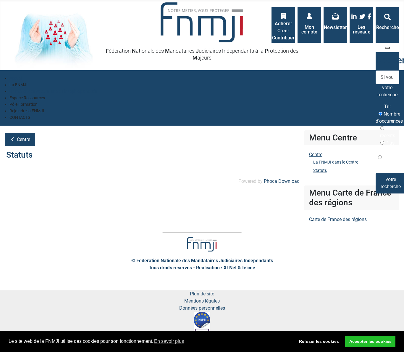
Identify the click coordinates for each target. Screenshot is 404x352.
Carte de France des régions (338, 219)
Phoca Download (282, 181)
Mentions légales (202, 301)
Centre (23, 139)
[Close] (387, 48)
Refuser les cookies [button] (319, 341)
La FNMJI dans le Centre (335, 162)
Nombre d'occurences (389, 117)
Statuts (320, 170)
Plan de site (202, 294)
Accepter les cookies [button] (370, 341)
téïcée (248, 268)
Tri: (387, 106)
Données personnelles (202, 308)
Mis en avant (389, 161)
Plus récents (387, 132)
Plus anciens (387, 146)
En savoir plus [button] (169, 341)
